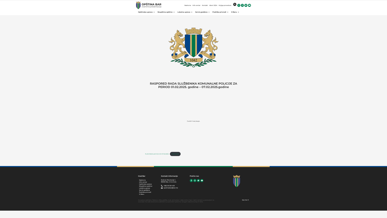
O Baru (141, 194)
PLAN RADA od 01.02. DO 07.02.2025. (157, 154)
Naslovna (187, 5)
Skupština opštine (145, 186)
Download (175, 154)
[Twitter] (245, 5)
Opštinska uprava (145, 184)
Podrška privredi (145, 192)
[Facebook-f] (238, 5)
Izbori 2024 (213, 5)
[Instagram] (242, 5)
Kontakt (205, 5)
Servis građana (144, 190)
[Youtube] (249, 5)
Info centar (196, 5)
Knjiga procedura (225, 5)
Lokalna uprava (144, 188)
